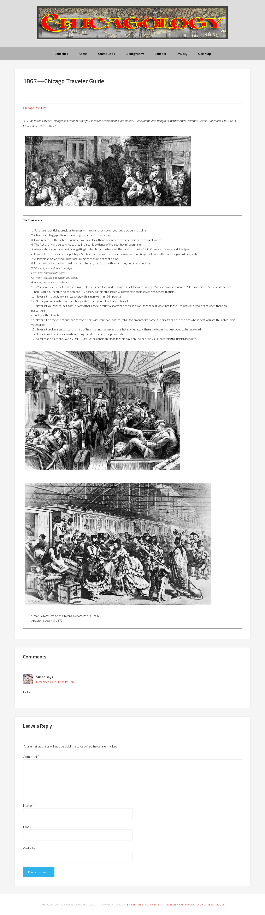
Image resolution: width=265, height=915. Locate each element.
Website (29, 848)
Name (28, 805)
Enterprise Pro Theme (143, 904)
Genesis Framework (180, 904)
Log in (220, 904)
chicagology (132, 26)
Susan (40, 676)
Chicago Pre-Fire (35, 108)
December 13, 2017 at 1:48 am (55, 682)
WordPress (205, 904)
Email (28, 827)
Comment (31, 756)
